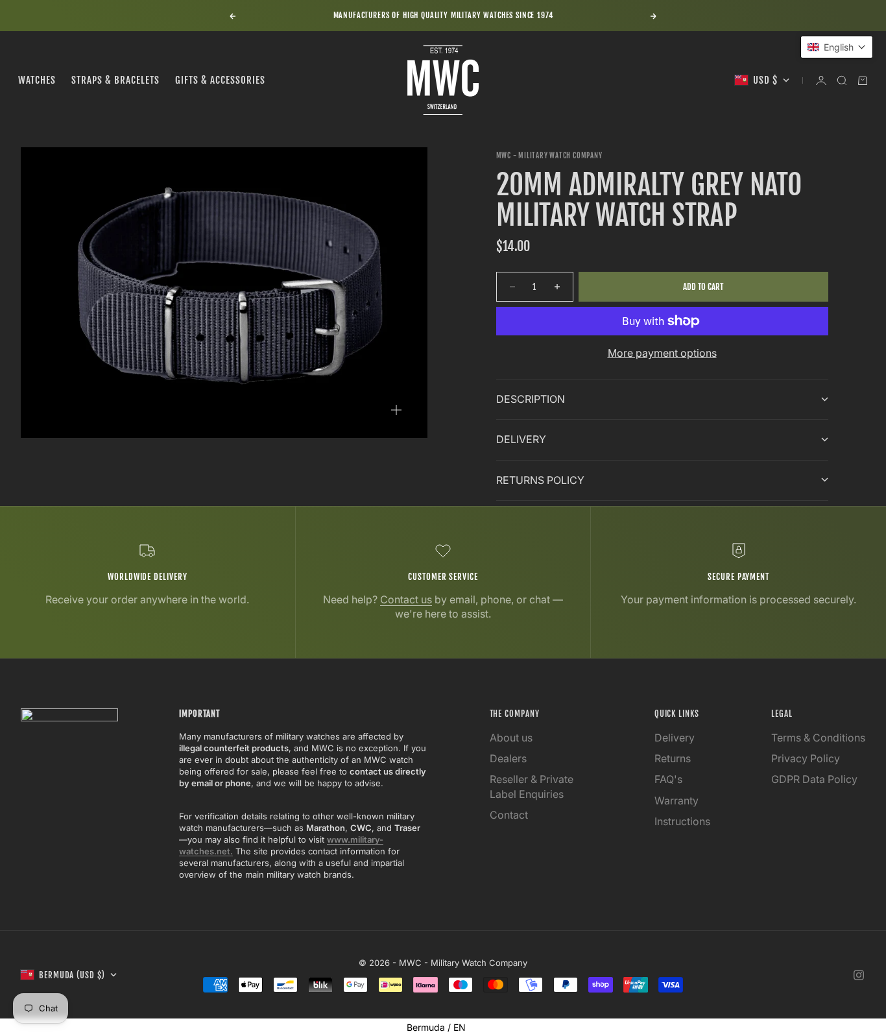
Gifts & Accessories (220, 80)
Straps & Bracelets (115, 80)
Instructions (682, 821)
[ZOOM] (396, 410)
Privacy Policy (805, 758)
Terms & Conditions (818, 737)
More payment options (662, 352)
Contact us (406, 599)
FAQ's (668, 779)
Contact (509, 814)
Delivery (674, 737)
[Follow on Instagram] (858, 975)
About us (511, 737)
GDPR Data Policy (814, 779)
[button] (836, 47)
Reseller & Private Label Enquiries (531, 786)
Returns (672, 758)
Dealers (508, 758)
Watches (37, 80)
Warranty (676, 800)
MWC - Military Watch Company (549, 155)
